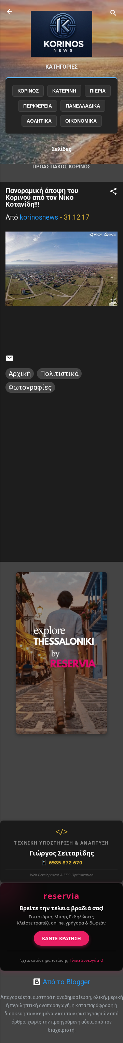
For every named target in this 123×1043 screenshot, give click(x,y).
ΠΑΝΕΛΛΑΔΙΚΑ (83, 106)
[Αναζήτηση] (113, 13)
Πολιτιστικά (59, 374)
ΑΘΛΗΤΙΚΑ (39, 121)
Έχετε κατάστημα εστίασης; (61, 960)
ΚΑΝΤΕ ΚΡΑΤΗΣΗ (61, 938)
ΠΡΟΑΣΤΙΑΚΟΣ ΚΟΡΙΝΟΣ (61, 167)
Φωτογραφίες (30, 387)
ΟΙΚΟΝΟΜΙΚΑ (81, 121)
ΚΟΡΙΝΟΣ (28, 91)
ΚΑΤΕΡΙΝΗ (64, 91)
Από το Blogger (65, 982)
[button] (113, 192)
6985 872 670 (61, 862)
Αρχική (20, 374)
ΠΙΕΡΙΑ (98, 91)
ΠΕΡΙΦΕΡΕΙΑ (37, 106)
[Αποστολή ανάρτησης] (9, 360)
